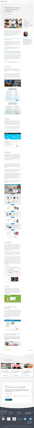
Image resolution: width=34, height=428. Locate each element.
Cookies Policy (11, 426)
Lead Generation (26, 21)
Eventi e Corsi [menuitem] (26, 1)
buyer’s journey (6, 32)
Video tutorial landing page (11, 62)
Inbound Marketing (27, 22)
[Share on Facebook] (10, 350)
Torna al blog (31, 350)
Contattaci (31, 1)
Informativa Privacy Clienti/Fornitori (17, 426)
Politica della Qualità (24, 426)
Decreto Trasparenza (30, 426)
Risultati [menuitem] (17, 1)
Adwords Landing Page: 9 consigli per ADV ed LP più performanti (27, 372)
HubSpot (7, 347)
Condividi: (5, 350)
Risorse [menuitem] (20, 1)
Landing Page (26, 26)
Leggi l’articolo (5, 375)
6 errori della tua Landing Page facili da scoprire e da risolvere (12, 48)
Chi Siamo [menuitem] (23, 1)
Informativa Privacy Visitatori (5, 426)
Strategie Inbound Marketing (28, 25)
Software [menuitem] (15, 1)
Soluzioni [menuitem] (12, 1)
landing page (7, 30)
